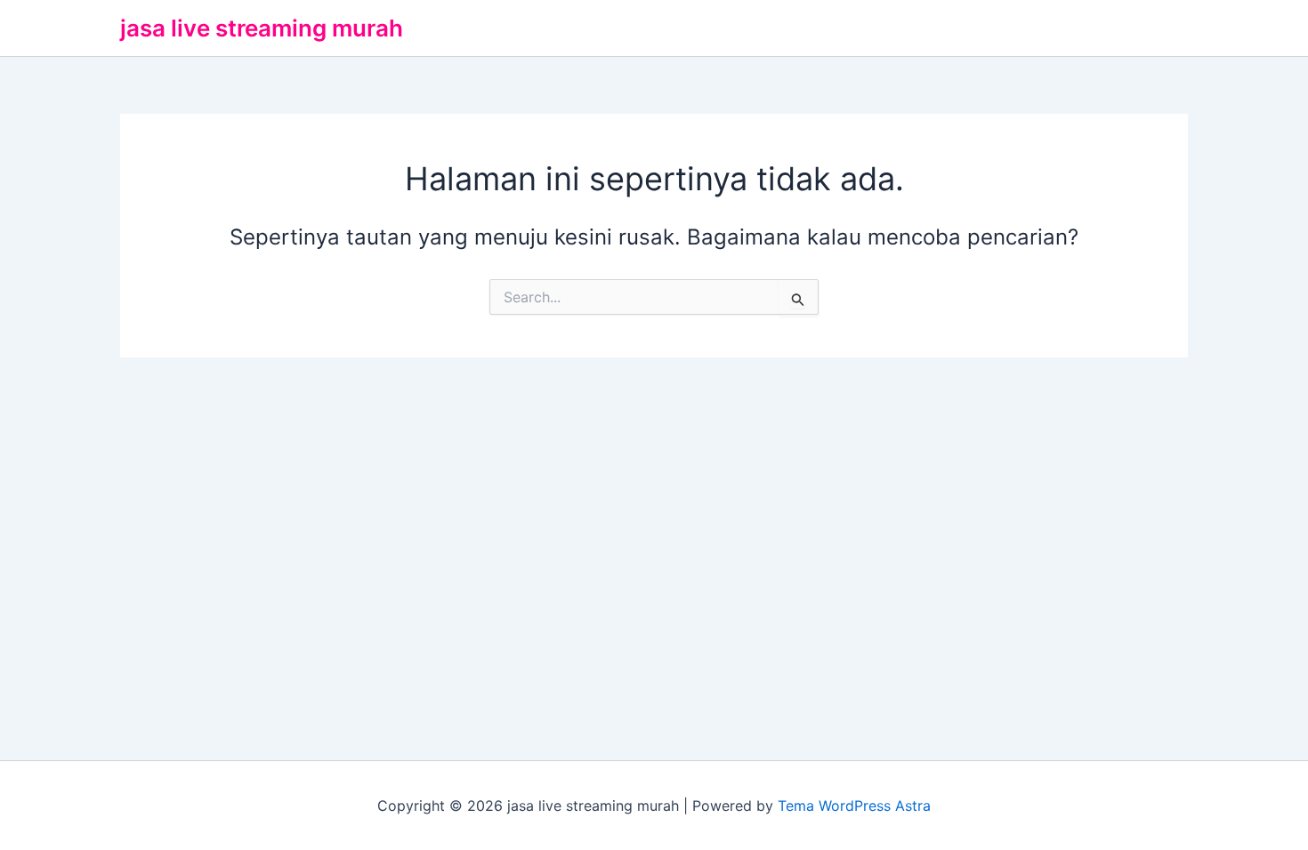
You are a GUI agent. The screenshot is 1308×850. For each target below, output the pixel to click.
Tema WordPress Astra (854, 805)
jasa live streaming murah (261, 28)
